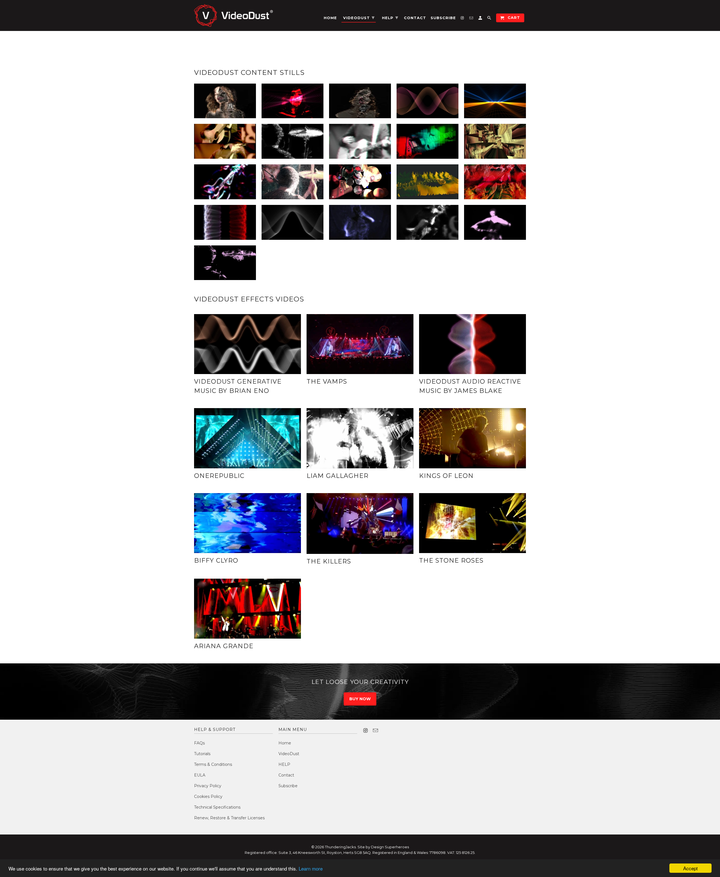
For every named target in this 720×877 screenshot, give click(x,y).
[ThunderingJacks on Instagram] (366, 731)
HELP (284, 764)
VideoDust (288, 753)
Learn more (311, 868)
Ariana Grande (223, 646)
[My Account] (480, 19)
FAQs (199, 743)
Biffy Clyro (216, 560)
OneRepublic (219, 476)
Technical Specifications (217, 807)
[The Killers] (360, 523)
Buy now (360, 698)
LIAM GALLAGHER (337, 476)
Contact (286, 775)
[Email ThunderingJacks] (376, 731)
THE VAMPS (327, 381)
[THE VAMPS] (360, 344)
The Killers (329, 561)
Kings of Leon (446, 476)
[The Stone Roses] (472, 523)
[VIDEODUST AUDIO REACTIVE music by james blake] (472, 344)
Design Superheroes (390, 847)
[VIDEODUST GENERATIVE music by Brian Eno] (247, 344)
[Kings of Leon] (472, 438)
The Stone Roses (451, 560)
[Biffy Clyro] (247, 523)
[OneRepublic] (247, 438)
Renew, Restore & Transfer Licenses (229, 817)
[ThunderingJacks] (233, 15)
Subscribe (288, 785)
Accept (690, 868)
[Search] (489, 19)
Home (284, 743)
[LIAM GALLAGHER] (360, 438)
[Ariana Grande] (247, 609)
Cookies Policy (208, 796)
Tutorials (202, 753)
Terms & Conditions (213, 764)
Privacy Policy (207, 785)
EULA (199, 775)
